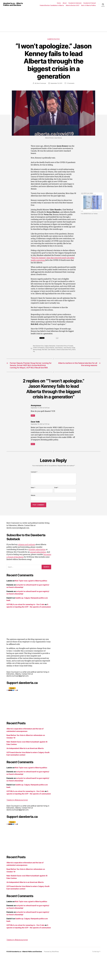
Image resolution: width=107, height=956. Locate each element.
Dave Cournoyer (41, 83)
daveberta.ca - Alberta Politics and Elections (13, 4)
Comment (34, 472)
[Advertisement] (53, 20)
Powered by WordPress (51, 951)
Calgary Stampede (49, 346)
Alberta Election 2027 (72, 5)
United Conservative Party (63, 349)
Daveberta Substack (74, 3)
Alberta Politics (53, 39)
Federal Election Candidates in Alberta (52, 5)
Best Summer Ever (38, 346)
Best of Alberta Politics (88, 5)
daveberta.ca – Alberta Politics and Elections (27, 951)
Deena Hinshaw (49, 347)
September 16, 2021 (56, 83)
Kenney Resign (37, 349)
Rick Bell (44, 349)
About (65, 3)
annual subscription (38, 552)
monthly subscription (37, 549)
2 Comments (70, 83)
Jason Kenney (59, 347)
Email (56, 487)
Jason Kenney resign (69, 347)
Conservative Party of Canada (64, 346)
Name (33, 487)
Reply (32, 415)
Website (33, 495)
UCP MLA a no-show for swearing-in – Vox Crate (25, 604)
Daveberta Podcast (89, 3)
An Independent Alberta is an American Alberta (25, 748)
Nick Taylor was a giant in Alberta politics (31, 581)
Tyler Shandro (52, 349)
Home (59, 3)
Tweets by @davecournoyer (17, 800)
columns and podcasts (26, 545)
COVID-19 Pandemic (39, 347)
